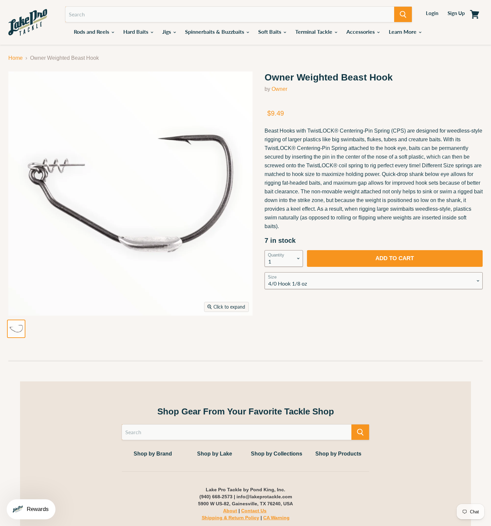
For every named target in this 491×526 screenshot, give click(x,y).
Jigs (167, 31)
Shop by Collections (276, 454)
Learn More (403, 31)
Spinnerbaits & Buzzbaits (215, 31)
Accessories (361, 31)
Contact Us (254, 510)
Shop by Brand (153, 454)
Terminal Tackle (314, 31)
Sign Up (456, 13)
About (230, 510)
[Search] (403, 14)
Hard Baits (136, 31)
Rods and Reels (92, 31)
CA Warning (276, 517)
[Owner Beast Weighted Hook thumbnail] (16, 328)
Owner (279, 89)
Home (15, 58)
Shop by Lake (214, 454)
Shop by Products (338, 454)
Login (432, 13)
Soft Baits (270, 31)
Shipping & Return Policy (230, 517)
